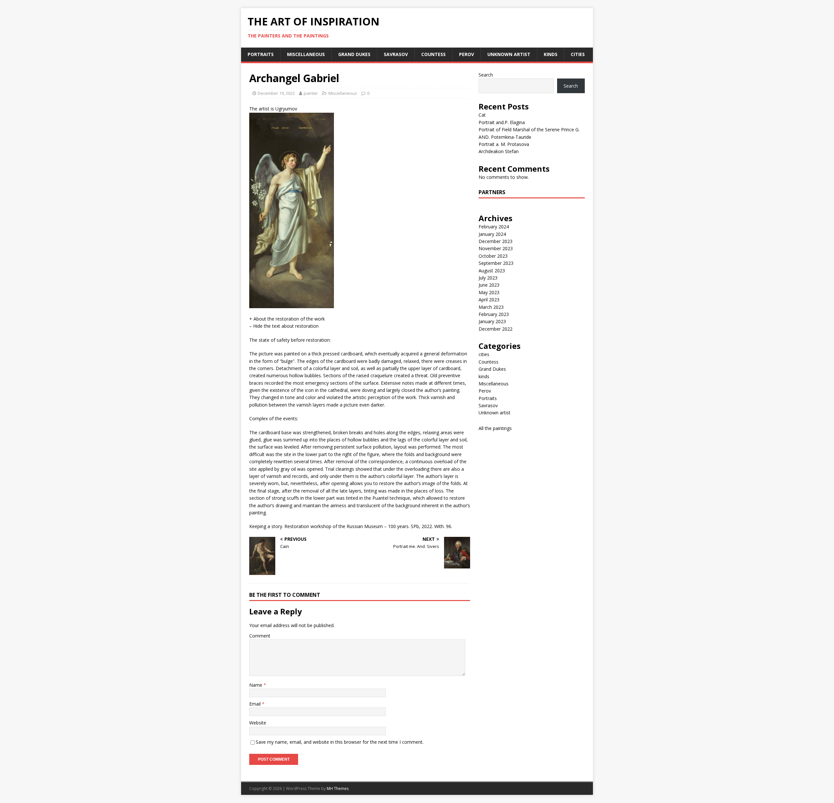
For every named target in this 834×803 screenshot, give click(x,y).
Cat (482, 115)
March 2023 (491, 307)
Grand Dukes (354, 54)
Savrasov (396, 54)
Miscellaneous (306, 54)
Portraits (261, 54)
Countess (433, 54)
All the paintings (495, 428)
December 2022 (495, 329)
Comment (259, 636)
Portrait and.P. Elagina (502, 122)
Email (255, 704)
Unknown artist (508, 54)
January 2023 (492, 321)
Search (486, 75)
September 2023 (496, 263)
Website (257, 723)
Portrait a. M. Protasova (504, 144)
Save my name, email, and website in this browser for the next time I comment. (340, 742)
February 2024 (494, 226)
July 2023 (488, 278)
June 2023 (489, 285)
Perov (466, 54)
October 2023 (493, 256)
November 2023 (496, 248)
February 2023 (494, 314)
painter (311, 93)
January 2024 (492, 234)
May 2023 (489, 292)
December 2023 (495, 241)
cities (578, 54)
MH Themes (338, 788)
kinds (550, 54)
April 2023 (489, 299)
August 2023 (492, 270)
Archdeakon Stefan (499, 151)
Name (256, 685)
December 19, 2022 (276, 93)
